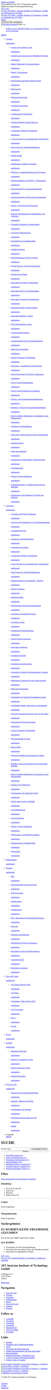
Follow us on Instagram (33, 29)
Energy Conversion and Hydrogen (24, 206)
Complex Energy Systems (18, 1166)
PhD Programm (17, 893)
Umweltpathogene (18, 810)
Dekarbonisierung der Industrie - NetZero (27, 581)
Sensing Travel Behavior (20, 785)
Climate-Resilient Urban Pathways (24, 122)
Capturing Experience (19, 106)
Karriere (9, 1306)
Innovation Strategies (19, 647)
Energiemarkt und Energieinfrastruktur (26, 606)
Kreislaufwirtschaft (18, 656)
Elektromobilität (17, 597)
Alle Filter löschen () (14, 1155)
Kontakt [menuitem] (9, 1043)
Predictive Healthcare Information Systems (27, 755)
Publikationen (11, 1300)
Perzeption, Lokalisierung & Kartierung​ (26, 366)
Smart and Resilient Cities (18, 1169)
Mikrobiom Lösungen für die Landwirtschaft (28, 681)
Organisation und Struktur (21, 1109)
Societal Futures (17, 443)
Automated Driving (18, 531)
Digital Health (16, 156)
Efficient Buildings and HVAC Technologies (28, 181)
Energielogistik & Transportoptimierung (26, 189)
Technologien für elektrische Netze (24, 793)
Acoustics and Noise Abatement (23, 514)
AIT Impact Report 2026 (20, 985)
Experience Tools (18, 622)
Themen (9, 1295)
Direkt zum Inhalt (8, 2)
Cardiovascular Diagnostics (21, 114)
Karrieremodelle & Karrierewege (24, 885)
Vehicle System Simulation (21, 476)
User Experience (17, 818)
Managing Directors (18, 1051)
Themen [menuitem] (9, 39)
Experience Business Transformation (25, 224)
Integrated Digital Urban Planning (24, 308)
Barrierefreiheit (12, 1353)
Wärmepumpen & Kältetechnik (23, 843)
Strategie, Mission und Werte (22, 1101)
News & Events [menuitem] (12, 976)
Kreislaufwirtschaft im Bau (21, 664)
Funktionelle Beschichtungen (22, 631)
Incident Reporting (18, 1076)
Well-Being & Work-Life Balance (24, 943)
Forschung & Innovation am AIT (24, 1118)
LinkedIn (10, 1319)
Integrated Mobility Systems (22, 316)
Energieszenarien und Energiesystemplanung (28, 197)
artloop (13, 1126)
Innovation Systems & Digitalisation (25, 299)
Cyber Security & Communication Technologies (30, 139)
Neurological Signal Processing (23, 722)
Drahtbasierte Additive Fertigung (24, 164)
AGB (8, 1347)
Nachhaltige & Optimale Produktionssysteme (28, 697)
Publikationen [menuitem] (11, 860)
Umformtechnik (17, 468)
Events (13, 1026)
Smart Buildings (14, 1162)
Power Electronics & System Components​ (27, 374)
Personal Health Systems (20, 739)
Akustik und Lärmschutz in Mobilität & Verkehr (29, 56)
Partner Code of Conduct (16, 1360)
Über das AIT (11, 1293)
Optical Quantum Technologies (23, 358)
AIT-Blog (10, 1332)
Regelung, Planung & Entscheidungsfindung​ (28, 408)
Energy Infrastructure (16, 1158)
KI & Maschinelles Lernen (21, 324)
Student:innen (16, 901)
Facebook (10, 1323)
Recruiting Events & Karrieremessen (25, 951)
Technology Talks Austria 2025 (23, 1001)
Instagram (10, 1325)
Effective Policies (18, 589)
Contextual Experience (20, 547)
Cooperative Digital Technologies (24, 131)
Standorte (4, 1388)
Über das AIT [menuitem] (11, 1084)
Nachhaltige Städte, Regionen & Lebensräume (29, 705)
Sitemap (9, 1342)
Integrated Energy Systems (18, 1164)
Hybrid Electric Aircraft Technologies (25, 266)
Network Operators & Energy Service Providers (29, 714)
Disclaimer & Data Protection (17, 1349)
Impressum (5, 1283)
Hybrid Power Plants (19, 274)
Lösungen (10, 1297)
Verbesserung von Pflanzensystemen (25, 835)
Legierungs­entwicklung (20, 333)
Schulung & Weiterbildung (21, 426)
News (13, 1018)
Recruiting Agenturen (19, 968)
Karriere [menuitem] (9, 868)
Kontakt (9, 1308)
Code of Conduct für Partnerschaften (20, 1358)
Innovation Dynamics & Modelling (24, 283)
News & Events (12, 1304)
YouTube (10, 1321)
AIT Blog (15, 993)
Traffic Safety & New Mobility (23, 801)
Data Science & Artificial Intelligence (25, 147)
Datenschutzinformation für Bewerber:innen (23, 1351)
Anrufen (4, 1383)
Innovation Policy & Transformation (25, 291)
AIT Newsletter (17, 1010)
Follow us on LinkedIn (15, 29)
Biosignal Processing (19, 97)
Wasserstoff (15, 851)
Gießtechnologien (18, 249)
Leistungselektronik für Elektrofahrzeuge (27, 341)
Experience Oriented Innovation (23, 614)
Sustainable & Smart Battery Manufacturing (28, 460)
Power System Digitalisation (22, 383)
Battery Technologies (19, 72)
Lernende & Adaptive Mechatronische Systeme (29, 672)
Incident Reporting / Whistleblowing (20, 1356)
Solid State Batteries (19, 451)
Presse (8, 1302)
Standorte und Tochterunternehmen (24, 1093)
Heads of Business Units (20, 1068)
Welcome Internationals (20, 935)
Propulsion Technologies (18, 1160)
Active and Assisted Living (21, 47)
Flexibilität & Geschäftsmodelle (23, 241)
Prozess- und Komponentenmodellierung (27, 399)
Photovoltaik (16, 747)
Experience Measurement (21, 233)
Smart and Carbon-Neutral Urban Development (29, 435)
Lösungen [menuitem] (10, 506)
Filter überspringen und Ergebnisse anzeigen (18, 1179)
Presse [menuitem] (8, 1035)
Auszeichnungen (17, 960)
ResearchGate (11, 1328)
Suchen (4, 1149)
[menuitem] (28, 43)
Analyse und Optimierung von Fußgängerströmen (30, 522)
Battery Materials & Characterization (25, 64)
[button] (3, 20)
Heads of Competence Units (22, 1060)
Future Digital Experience (21, 639)
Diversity (14, 926)
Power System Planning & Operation (25, 391)
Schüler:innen (16, 910)
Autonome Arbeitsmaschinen (22, 539)
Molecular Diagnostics (19, 349)
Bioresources (16, 89)
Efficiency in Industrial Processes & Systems (28, 172)
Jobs (12, 876)
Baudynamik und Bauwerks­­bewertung (26, 81)
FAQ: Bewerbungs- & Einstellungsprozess (27, 918)
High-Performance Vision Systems (24, 258)
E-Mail (3, 1386)
